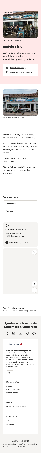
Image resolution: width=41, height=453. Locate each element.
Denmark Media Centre (16, 407)
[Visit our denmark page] (7, 333)
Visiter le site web (17, 68)
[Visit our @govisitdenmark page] (27, 333)
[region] (20, 271)
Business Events (13, 389)
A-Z (7, 421)
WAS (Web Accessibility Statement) (27, 445)
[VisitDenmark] (14, 344)
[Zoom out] (34, 290)
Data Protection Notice (9, 445)
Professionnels (12, 393)
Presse (9, 386)
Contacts (10, 424)
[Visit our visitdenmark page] (21, 333)
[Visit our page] (14, 333)
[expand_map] (34, 252)
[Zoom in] (34, 283)
